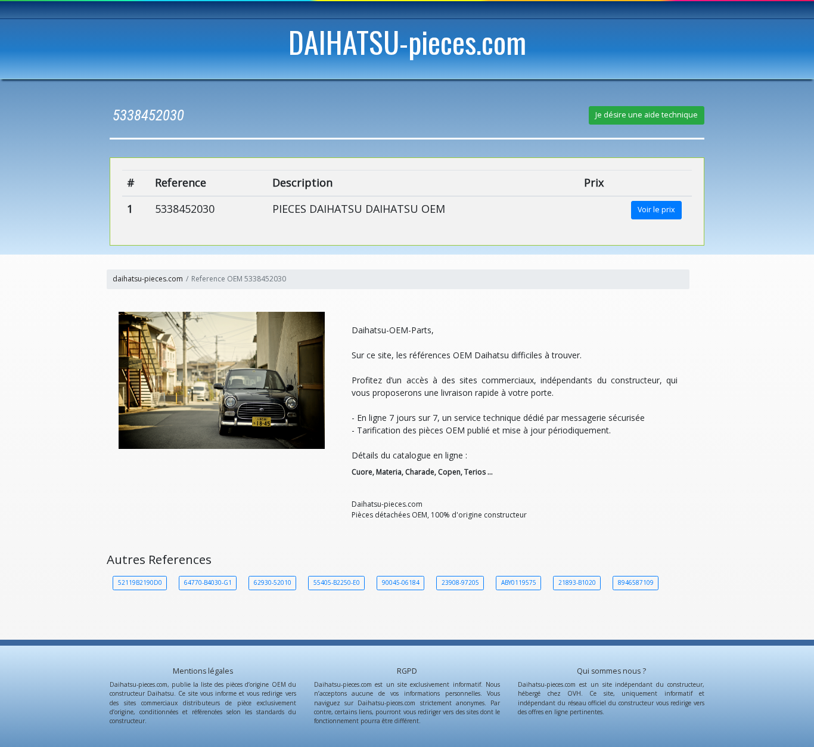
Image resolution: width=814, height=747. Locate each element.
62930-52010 (272, 582)
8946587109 (636, 582)
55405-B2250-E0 (336, 582)
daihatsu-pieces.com (148, 279)
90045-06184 (401, 582)
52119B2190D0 (140, 582)
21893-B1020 (577, 582)
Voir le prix (656, 209)
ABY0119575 (518, 582)
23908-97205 (460, 582)
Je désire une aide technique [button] (646, 115)
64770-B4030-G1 (208, 582)
